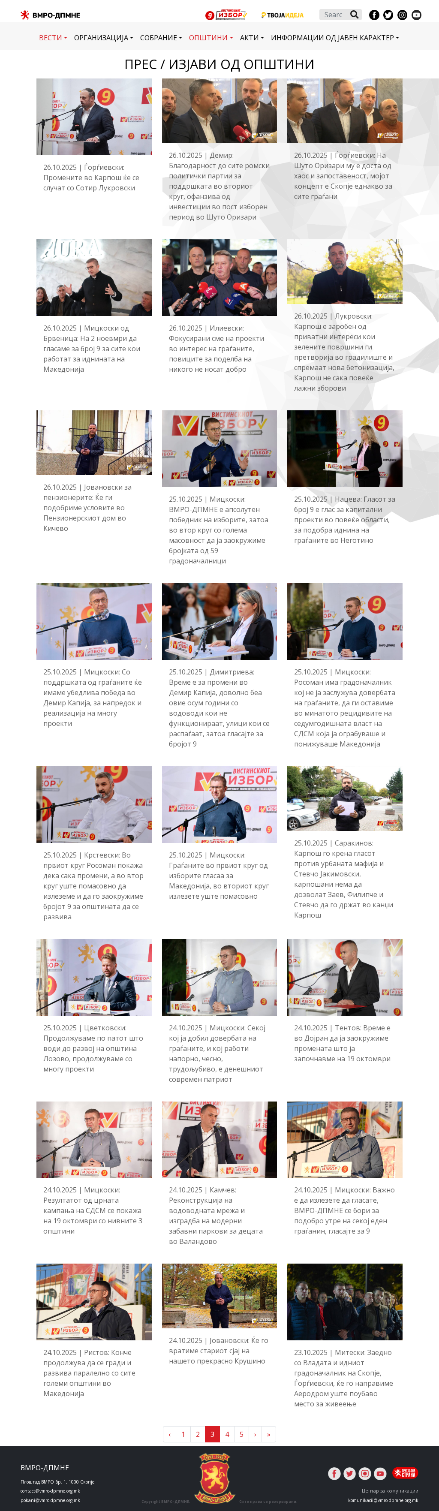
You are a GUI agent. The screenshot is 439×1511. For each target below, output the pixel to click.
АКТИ (249, 37)
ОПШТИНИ (208, 37)
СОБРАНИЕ (158, 37)
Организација (101, 37)
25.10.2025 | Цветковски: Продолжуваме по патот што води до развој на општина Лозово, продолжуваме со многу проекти (93, 1048)
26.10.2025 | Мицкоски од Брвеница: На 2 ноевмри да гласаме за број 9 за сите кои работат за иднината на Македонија (91, 348)
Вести (50, 37)
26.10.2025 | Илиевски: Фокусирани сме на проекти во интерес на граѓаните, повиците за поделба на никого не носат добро (216, 348)
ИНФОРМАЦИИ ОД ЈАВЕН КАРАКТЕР (332, 37)
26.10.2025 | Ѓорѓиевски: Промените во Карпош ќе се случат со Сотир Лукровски (91, 178)
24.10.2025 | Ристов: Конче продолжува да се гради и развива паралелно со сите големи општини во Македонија (89, 1373)
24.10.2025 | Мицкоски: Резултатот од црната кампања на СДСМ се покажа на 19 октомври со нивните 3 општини (92, 1210)
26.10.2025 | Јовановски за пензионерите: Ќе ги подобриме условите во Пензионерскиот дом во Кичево (87, 507)
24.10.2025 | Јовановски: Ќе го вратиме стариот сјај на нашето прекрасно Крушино (218, 1351)
